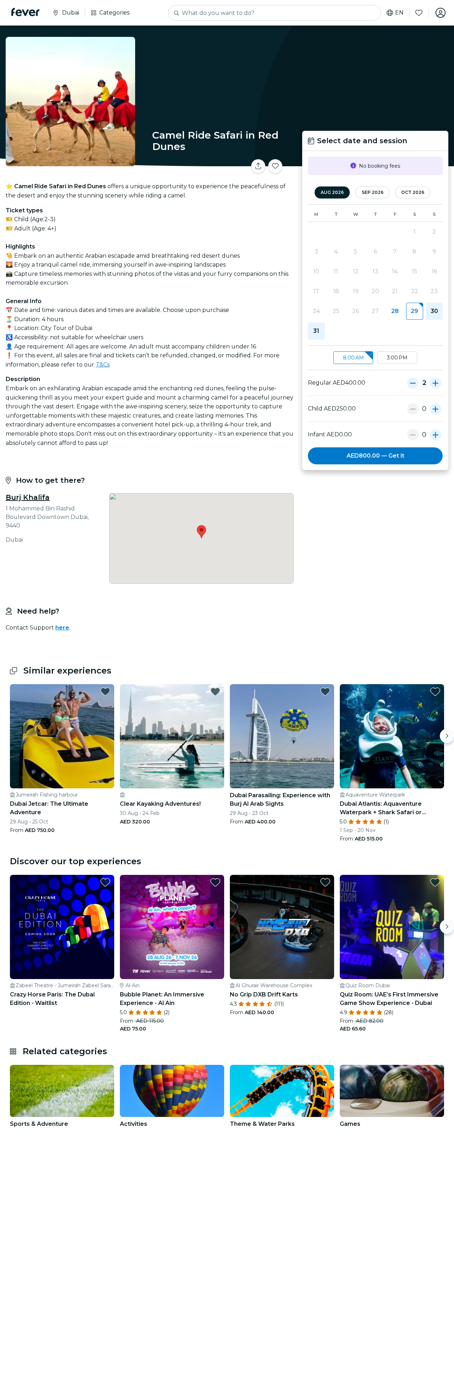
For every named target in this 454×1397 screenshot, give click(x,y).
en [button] (399, 13)
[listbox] (375, 358)
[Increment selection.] (435, 383)
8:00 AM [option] (353, 357)
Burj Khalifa (28, 497)
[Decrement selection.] (413, 383)
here (62, 627)
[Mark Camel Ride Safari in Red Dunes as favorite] (275, 166)
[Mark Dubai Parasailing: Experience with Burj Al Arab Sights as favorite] (325, 691)
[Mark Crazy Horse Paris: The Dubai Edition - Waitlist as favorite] (105, 882)
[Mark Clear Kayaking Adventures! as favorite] (215, 691)
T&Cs (103, 364)
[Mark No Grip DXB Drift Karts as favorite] (325, 882)
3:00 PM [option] (397, 357)
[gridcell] (414, 311)
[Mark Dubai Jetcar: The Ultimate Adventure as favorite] (105, 691)
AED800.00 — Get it (375, 455)
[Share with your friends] (258, 166)
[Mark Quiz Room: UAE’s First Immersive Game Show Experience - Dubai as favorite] (435, 882)
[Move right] (447, 736)
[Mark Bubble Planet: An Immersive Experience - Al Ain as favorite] (215, 882)
